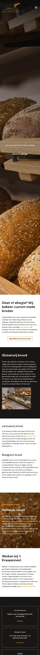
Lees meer (20, 642)
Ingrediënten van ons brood (20, 339)
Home (7, 145)
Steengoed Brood (16, 145)
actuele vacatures (28, 586)
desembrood (31, 436)
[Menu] (36, 7)
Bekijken (20, 621)
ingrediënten (25, 327)
